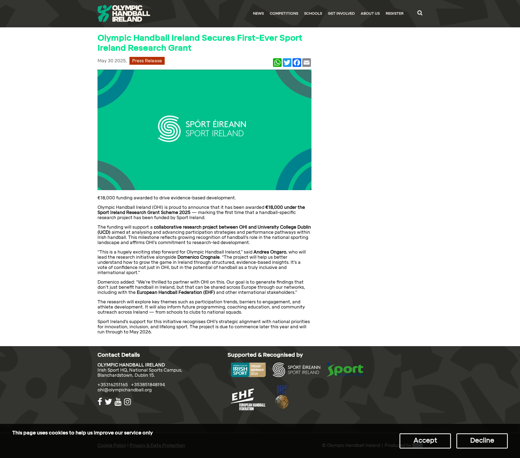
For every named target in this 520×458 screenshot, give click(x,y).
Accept (425, 440)
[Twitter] (109, 402)
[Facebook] (100, 402)
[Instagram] (128, 402)
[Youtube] (119, 402)
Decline (482, 440)
